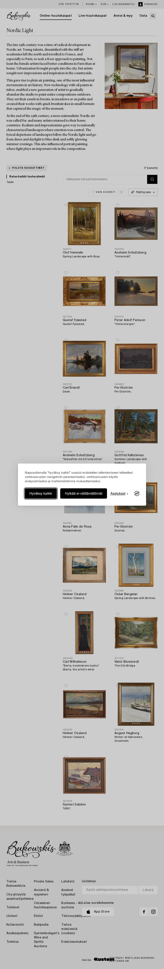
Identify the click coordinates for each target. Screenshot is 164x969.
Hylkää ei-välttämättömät (83, 493)
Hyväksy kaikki (40, 493)
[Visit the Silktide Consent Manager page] (137, 493)
